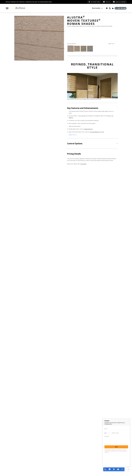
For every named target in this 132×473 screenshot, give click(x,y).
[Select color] (71, 49)
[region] (39, 38)
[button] (7, 8)
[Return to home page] (33, 8)
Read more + (73, 135)
